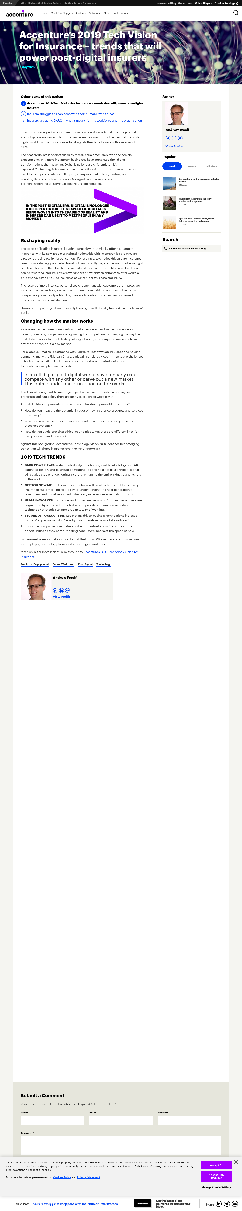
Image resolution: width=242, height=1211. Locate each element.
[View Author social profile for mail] (68, 589)
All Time (211, 166)
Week (172, 166)
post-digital (85, 564)
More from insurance (116, 13)
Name (25, 1112)
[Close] (236, 1162)
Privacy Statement (88, 1177)
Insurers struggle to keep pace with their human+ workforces (70, 113)
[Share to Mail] (235, 1204)
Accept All (216, 1165)
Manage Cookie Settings (216, 1187)
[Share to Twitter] (228, 1204)
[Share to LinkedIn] (220, 1204)
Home (44, 13)
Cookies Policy (62, 1177)
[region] (121, 1176)
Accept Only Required (216, 1176)
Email (93, 1112)
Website (163, 1112)
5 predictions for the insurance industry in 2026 (47, 3)
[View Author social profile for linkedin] (62, 589)
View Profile (62, 596)
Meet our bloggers (62, 13)
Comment (27, 1133)
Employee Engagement (35, 564)
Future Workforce (63, 564)
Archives (81, 13)
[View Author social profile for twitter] (56, 589)
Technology (103, 564)
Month (192, 166)
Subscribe (95, 13)
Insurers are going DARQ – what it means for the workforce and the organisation (84, 120)
